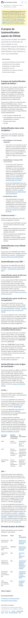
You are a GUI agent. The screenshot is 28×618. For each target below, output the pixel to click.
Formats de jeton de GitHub (12, 526)
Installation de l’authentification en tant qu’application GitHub (22, 574)
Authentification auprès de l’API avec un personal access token (14, 276)
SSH (2, 471)
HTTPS (3, 390)
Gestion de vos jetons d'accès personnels (22, 542)
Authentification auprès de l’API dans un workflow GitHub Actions (14, 329)
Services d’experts (13, 612)
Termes (13, 611)
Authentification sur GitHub (9, 7)
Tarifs (6, 612)
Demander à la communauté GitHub (11, 598)
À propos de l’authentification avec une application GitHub (14, 310)
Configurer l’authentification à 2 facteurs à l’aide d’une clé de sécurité (16, 191)
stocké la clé (17, 521)
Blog (20, 612)
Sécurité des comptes (17, 5)
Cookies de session (8, 215)
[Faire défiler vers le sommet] (24, 614)
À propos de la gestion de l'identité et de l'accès (16, 209)
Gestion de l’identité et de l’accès (10, 431)
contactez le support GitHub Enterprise (15, 23)
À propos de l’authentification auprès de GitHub (13, 82)
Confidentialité (19, 611)
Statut (2, 612)
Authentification (7, 5)
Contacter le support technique (10, 600)
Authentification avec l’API (12, 262)
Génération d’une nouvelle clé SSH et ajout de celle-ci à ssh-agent (13, 514)
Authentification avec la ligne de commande (13, 365)
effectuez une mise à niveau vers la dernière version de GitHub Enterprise (13, 20)
